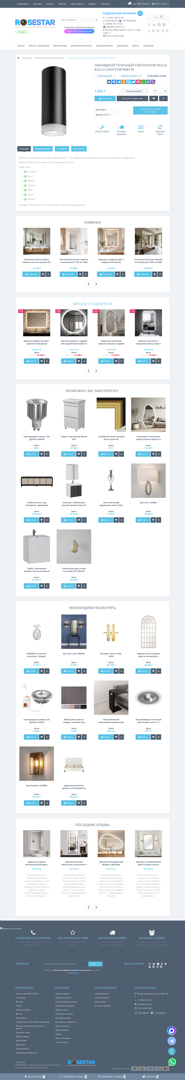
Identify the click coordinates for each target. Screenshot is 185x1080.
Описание (24, 148)
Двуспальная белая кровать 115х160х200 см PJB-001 (74, 787)
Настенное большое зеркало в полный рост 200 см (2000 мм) (148, 261)
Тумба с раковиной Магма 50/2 (74, 438)
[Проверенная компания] (11, 928)
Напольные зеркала (64, 998)
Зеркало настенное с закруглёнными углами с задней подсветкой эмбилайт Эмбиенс (148, 342)
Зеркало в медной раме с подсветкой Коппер (111, 260)
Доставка (37, 4)
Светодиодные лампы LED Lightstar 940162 (37, 721)
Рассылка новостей (103, 1006)
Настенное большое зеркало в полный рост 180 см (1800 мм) (74, 261)
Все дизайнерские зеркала (66, 1002)
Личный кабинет (102, 993)
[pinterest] (167, 31)
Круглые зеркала (62, 1030)
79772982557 (112, 20)
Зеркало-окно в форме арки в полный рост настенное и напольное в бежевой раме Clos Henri (148, 655)
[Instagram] (149, 25)
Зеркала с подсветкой (39, 46)
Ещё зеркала (122, 46)
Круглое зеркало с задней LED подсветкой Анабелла (74, 342)
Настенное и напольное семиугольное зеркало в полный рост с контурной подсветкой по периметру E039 (148, 438)
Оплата (50, 4)
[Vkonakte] (154, 25)
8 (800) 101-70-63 (113, 23)
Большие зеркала (63, 993)
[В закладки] (43, 274)
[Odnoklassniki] (149, 31)
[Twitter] (153, 31)
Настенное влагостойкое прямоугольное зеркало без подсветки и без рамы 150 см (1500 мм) (37, 261)
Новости (92, 4)
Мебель (135, 46)
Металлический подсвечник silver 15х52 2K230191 (111, 504)
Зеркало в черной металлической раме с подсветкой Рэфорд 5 (36, 863)
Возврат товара (22, 1036)
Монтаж (62, 4)
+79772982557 (128, 20)
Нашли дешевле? (134, 91)
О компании (22, 4)
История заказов (101, 998)
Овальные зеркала (63, 1038)
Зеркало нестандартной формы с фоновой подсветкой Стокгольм (111, 863)
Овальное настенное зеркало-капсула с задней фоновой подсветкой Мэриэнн (111, 342)
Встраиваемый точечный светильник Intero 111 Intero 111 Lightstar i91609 (148, 721)
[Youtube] (164, 25)
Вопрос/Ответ (21, 1040)
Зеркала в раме (60, 46)
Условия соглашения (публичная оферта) (32, 1022)
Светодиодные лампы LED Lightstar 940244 (37, 438)
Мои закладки (100, 1002)
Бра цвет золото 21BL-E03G (111, 655)
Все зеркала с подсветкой (66, 1022)
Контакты (105, 4)
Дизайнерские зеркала (81, 46)
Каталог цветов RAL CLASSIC (27, 993)
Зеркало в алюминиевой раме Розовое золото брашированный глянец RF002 (148, 863)
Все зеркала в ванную (64, 1014)
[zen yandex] (158, 31)
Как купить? (79, 148)
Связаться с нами (23, 1032)
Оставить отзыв (158, 76)
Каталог (21, 46)
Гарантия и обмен (23, 1010)
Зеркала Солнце (62, 1010)
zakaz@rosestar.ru (114, 26)
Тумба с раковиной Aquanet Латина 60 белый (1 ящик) (36, 570)
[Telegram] (159, 25)
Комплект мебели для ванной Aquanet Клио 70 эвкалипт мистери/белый (74, 504)
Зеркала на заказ (62, 1026)
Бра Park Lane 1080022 (74, 653)
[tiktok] (162, 31)
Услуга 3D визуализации (79, 31)
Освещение (148, 46)
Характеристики (43, 148)
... (158, 46)
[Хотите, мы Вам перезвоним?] (172, 1051)
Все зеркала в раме (63, 1018)
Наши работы (77, 4)
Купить (32, 361)
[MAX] (171, 1030)
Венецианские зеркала (65, 1006)
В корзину (32, 274)
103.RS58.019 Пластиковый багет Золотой (111, 438)
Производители (22, 1048)
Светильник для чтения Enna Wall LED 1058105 (74, 569)
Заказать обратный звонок (80, 27)
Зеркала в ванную (104, 46)
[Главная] (18, 58)
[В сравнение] (48, 274)
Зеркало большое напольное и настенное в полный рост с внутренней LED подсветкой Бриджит (74, 863)
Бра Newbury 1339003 (36, 785)
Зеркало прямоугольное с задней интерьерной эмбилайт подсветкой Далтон (37, 342)
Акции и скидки (62, 1042)
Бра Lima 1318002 (148, 502)
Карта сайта (20, 1044)
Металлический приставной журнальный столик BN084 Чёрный (111, 721)
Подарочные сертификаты (26, 1053)
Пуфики (59, 1034)
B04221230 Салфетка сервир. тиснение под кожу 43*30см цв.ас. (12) (74, 721)
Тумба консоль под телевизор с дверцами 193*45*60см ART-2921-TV (36, 504)
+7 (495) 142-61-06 (114, 17)
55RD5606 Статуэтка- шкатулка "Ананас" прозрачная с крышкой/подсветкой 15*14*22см (37, 655)
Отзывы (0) (62, 148)
